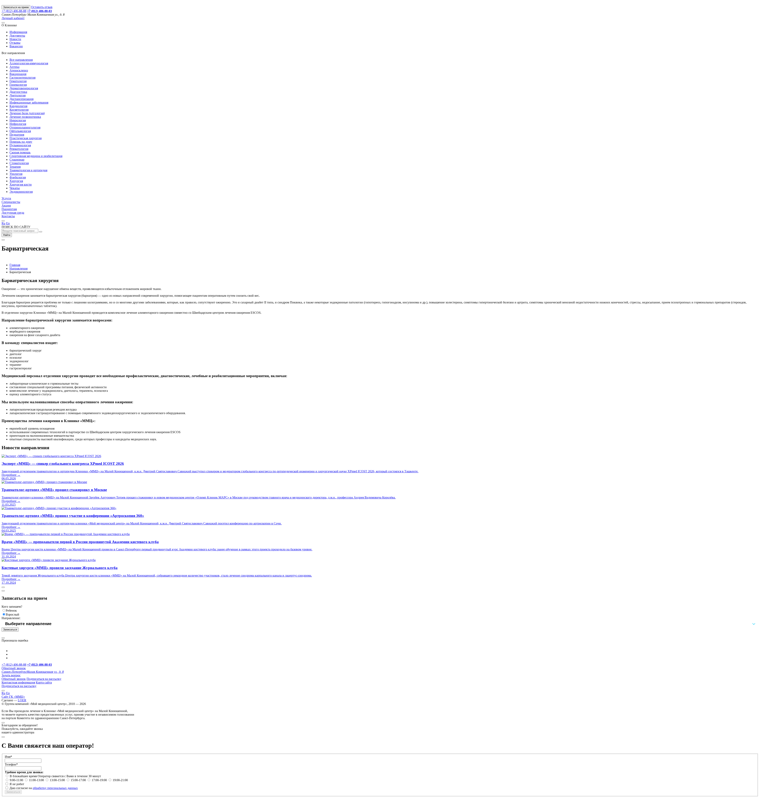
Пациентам (9, 209)
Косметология (19, 109)
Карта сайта (44, 682)
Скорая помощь (20, 152)
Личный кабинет (13, 18)
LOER (22, 700)
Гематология (18, 81)
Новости (15, 39)
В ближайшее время (24, 776)
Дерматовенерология (24, 88)
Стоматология (19, 163)
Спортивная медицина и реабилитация (36, 156)
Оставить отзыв (41, 7)
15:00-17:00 (79, 780)
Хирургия (16, 181)
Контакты (8, 216)
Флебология (18, 177)
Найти (6, 235)
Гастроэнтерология (22, 77)
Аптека (14, 67)
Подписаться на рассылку (44, 679)
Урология (16, 173)
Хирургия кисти (21, 184)
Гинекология (18, 84)
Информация (18, 32)
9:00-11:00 (17, 780)
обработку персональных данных (55, 788)
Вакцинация (18, 74)
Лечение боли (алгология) (27, 113)
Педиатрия (17, 134)
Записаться (10, 629)
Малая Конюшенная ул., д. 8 (33, 671)
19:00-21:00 (120, 780)
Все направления (21, 59)
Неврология (18, 120)
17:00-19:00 (100, 780)
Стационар (17, 159)
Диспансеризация (21, 99)
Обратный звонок (14, 668)
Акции (6, 205)
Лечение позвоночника (25, 116)
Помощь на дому (21, 141)
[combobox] (380, 623)
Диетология (18, 95)
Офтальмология (20, 131)
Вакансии (16, 46)
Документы (17, 35)
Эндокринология (21, 191)
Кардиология (18, 106)
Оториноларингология (25, 127)
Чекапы (15, 188)
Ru (3, 223)
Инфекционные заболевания (29, 102)
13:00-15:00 (58, 780)
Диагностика (18, 91)
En (8, 223)
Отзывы (15, 42)
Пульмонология (20, 145)
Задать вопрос (11, 675)
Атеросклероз (19, 70)
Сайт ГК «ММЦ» (13, 696)
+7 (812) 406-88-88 (14, 11)
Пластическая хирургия (26, 138)
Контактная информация (18, 682)
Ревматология (19, 149)
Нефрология (18, 124)
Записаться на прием (16, 7)
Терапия (15, 166)
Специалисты (11, 202)
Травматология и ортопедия (28, 170)
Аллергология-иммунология (29, 63)
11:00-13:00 (37, 780)
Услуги (6, 198)
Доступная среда (13, 212)
